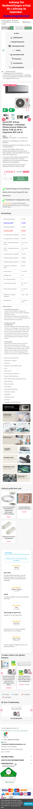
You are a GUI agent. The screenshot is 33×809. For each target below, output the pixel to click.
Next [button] (31, 673)
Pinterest (7, 697)
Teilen (6, 694)
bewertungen (8, 766)
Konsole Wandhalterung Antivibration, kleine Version (24, 507)
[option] (8, 675)
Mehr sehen (9, 782)
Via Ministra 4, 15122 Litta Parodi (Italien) (15, 731)
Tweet (16, 694)
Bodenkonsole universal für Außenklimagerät (9, 537)
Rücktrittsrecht (6, 22)
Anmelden (19, 28)
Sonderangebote (6, 20)
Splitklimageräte (16, 718)
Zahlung (15, 22)
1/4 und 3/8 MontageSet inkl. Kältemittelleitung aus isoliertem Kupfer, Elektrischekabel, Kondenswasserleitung (8, 510)
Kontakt (3, 24)
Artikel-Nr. (6, 138)
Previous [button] (2, 673)
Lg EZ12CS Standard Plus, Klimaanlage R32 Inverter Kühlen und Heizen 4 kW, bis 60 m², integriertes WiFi (24, 679)
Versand (15, 20)
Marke (5, 136)
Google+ (27, 694)
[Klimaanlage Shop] (5, 28)
